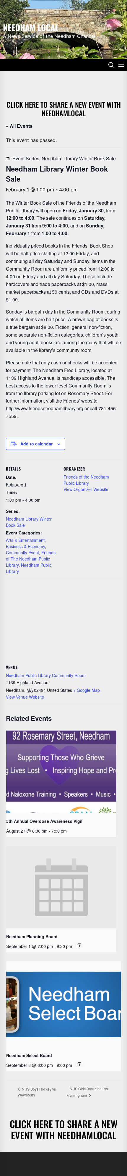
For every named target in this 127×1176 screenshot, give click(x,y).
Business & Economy (25, 546)
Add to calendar (36, 444)
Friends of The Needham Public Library (31, 559)
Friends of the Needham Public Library (86, 480)
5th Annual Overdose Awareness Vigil (44, 821)
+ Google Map (86, 690)
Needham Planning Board (32, 936)
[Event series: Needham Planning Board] (79, 945)
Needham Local (30, 27)
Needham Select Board (29, 1055)
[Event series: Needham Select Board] (79, 1064)
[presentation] (61, 772)
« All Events (19, 125)
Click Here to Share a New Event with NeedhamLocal (63, 108)
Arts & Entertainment (25, 540)
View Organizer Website (86, 489)
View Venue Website (25, 697)
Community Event (22, 552)
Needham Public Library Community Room (46, 675)
